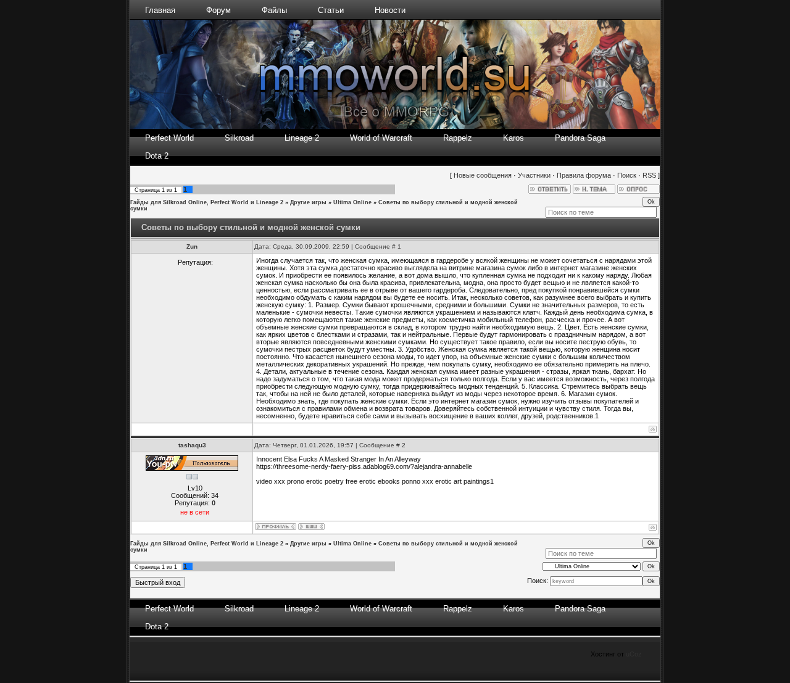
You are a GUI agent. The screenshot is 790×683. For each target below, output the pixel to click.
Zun (192, 246)
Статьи (331, 10)
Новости (390, 10)
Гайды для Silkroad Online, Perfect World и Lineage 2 (206, 202)
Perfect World (169, 138)
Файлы (274, 10)
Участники (534, 175)
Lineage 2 (302, 138)
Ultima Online (352, 202)
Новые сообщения (483, 175)
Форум (218, 10)
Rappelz (457, 138)
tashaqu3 (192, 445)
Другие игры (308, 202)
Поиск (626, 175)
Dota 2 (156, 155)
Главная (160, 10)
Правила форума (584, 175)
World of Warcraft (381, 138)
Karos (513, 138)
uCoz (634, 654)
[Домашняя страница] (311, 526)
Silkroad (239, 138)
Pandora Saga (580, 138)
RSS (649, 175)
